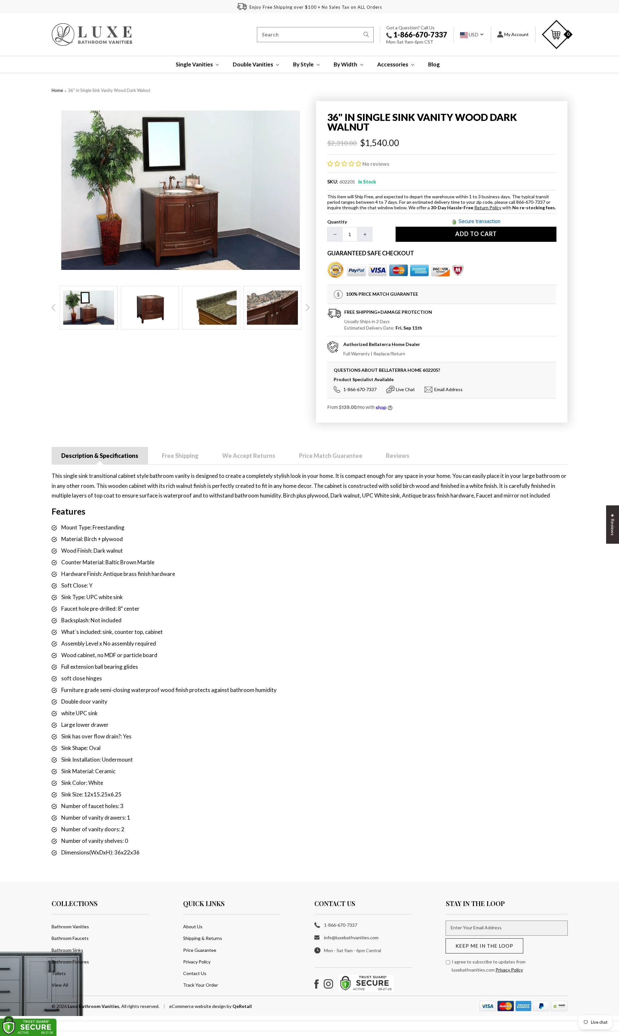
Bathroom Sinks (67, 950)
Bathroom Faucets (70, 938)
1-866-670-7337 (419, 34)
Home (57, 90)
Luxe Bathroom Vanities (93, 1006)
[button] (192, 64)
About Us (192, 926)
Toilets (59, 973)
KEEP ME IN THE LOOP (484, 946)
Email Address (448, 389)
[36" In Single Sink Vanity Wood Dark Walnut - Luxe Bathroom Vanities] (180, 190)
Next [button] (308, 307)
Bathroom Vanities (70, 926)
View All (60, 985)
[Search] (366, 34)
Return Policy (487, 207)
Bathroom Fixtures (70, 961)
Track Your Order (200, 985)
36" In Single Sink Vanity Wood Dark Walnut (109, 90)
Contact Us (194, 973)
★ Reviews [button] (612, 524)
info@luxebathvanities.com (351, 937)
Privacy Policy (197, 961)
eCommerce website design (198, 1006)
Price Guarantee (199, 950)
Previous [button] (53, 307)
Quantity (337, 221)
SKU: (333, 181)
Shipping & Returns (202, 938)
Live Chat (405, 389)
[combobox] (315, 34)
